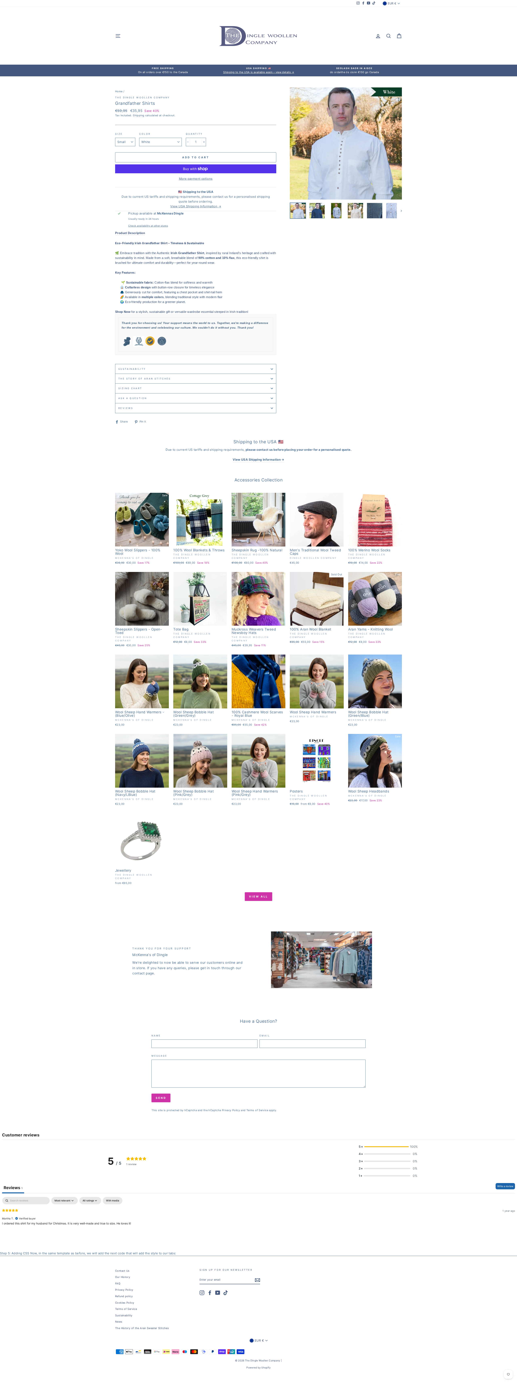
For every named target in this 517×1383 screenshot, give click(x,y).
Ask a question (132, 398)
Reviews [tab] (13, 1187)
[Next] (399, 211)
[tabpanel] (258, 1223)
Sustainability (132, 369)
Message (159, 1055)
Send (161, 1097)
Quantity (194, 133)
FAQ (117, 1283)
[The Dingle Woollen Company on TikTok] (225, 1292)
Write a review (505, 1186)
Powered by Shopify (258, 1367)
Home (119, 91)
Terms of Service (257, 1110)
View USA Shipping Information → (195, 206)
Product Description (130, 233)
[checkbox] (112, 1200)
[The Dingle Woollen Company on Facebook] (209, 1292)
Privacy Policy (231, 1110)
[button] (388, 1146)
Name (156, 1035)
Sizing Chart (130, 388)
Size (119, 133)
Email (265, 1035)
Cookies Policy (124, 1302)
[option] (163, 70)
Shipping (138, 115)
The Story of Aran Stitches (144, 378)
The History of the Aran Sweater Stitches (142, 1328)
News (118, 1321)
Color (144, 133)
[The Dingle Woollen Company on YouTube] (217, 1292)
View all (258, 896)
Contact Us (122, 1270)
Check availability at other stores (148, 225)
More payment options (196, 179)
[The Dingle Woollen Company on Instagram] (202, 1292)
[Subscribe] (257, 1279)
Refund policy (124, 1296)
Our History (122, 1277)
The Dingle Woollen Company (142, 97)
